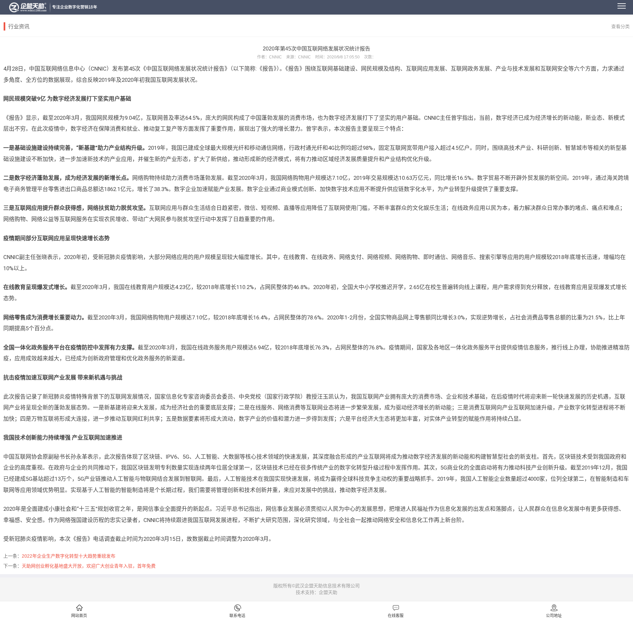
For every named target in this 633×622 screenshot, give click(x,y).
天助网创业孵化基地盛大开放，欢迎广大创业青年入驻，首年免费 (89, 566)
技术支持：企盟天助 (316, 592)
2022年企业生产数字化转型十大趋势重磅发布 (68, 556)
